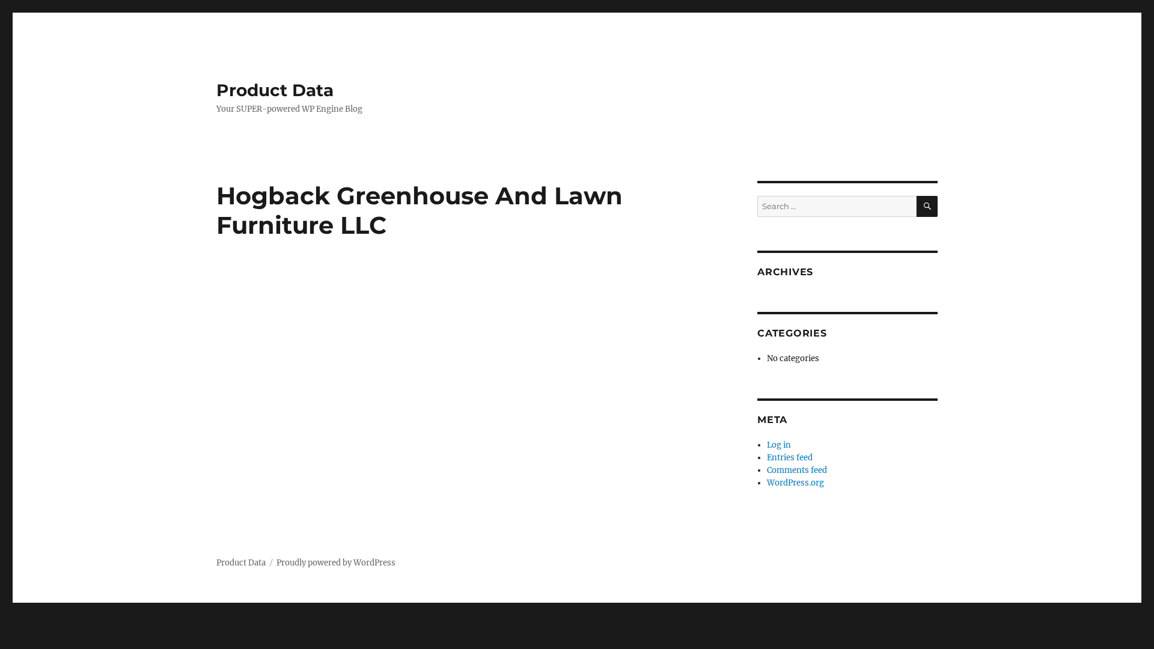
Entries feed (790, 457)
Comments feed (797, 470)
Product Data (275, 90)
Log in (779, 445)
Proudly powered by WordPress (335, 563)
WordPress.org (795, 483)
